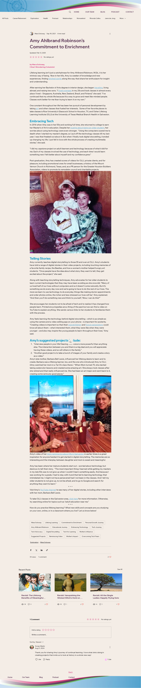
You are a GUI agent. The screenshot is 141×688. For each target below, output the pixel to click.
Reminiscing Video (56, 536)
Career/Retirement (19, 18)
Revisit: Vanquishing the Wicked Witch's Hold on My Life (70, 596)
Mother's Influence (86, 532)
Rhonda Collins (95, 18)
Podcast (55, 18)
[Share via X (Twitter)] (36, 550)
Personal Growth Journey (94, 523)
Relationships (67, 18)
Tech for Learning (69, 532)
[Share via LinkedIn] (42, 550)
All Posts (5, 18)
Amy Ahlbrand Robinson (40, 527)
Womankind (81, 18)
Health (45, 18)
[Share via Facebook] (31, 550)
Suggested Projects (38, 536)
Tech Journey (97, 527)
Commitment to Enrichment (71, 523)
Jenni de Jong (110, 18)
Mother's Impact (72, 536)
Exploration (35, 18)
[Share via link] (47, 550)
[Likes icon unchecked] (36, 659)
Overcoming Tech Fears (90, 536)
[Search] (70, 12)
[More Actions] (110, 647)
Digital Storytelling (52, 532)
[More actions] (110, 33)
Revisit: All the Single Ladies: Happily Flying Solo (106, 596)
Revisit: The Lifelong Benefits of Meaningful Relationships (32, 596)
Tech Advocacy (37, 532)
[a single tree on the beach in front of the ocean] (106, 582)
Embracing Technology (79, 527)
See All (119, 569)
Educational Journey (59, 527)
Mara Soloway (36, 523)
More (121, 18)
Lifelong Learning (51, 523)
